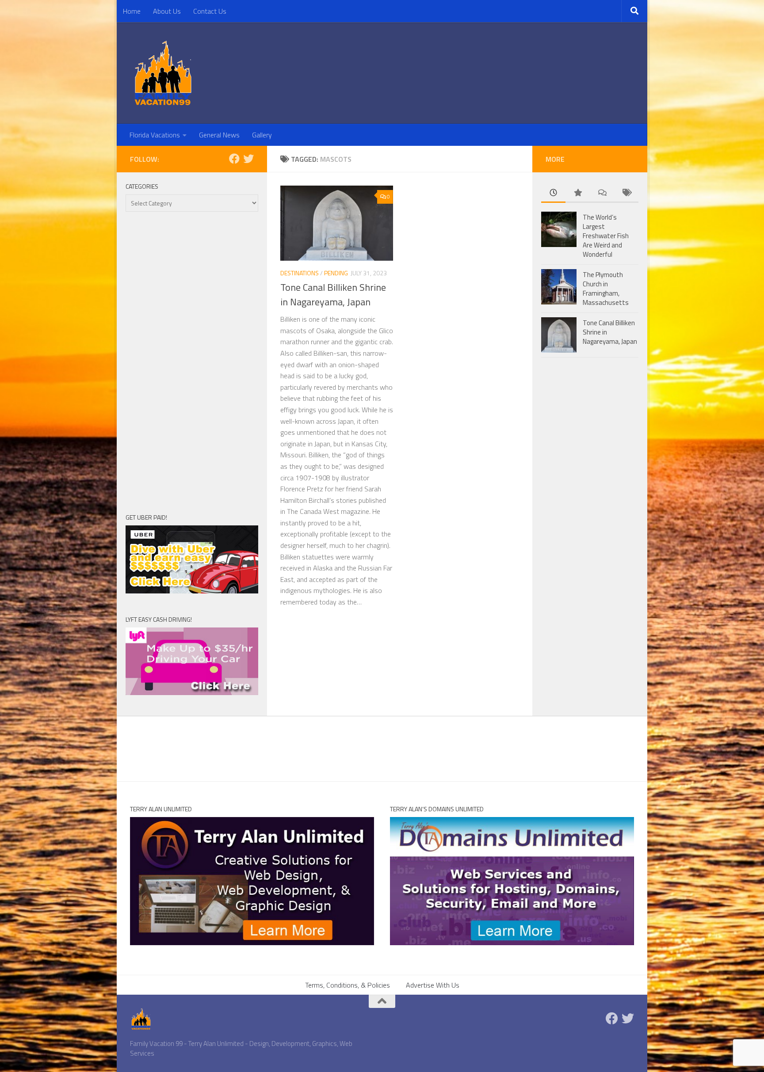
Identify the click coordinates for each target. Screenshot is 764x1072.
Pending (336, 273)
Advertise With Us (432, 985)
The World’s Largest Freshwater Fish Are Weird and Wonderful (606, 235)
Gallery (262, 134)
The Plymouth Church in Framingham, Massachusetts (606, 289)
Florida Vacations (155, 134)
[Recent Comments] (602, 193)
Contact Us (209, 11)
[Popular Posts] (577, 193)
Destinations (299, 273)
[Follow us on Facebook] (234, 158)
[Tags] (626, 193)
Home (132, 11)
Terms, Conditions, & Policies (347, 985)
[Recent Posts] (553, 193)
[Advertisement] (192, 361)
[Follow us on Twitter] (248, 158)
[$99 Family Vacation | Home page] (163, 73)
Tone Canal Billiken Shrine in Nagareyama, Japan (333, 294)
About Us (167, 11)
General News (219, 134)
